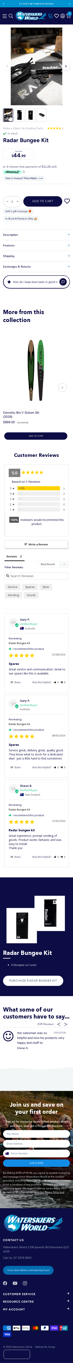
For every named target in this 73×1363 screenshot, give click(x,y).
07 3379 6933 (22, 1258)
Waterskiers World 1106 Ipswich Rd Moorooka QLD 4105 (36, 1249)
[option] (36, 66)
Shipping (8, 256)
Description (10, 235)
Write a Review (38, 544)
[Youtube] (15, 1283)
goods (31, 595)
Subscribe (36, 1163)
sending (13, 595)
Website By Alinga (45, 1347)
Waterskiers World (22, 1347)
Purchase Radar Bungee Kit (33, 981)
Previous (3, 4)
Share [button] (17, 682)
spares (30, 587)
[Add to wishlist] (67, 201)
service (12, 587)
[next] (62, 388)
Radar (6, 128)
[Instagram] (25, 1283)
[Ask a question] (63, 282)
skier (45, 587)
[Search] (10, 17)
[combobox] (6, 1153)
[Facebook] (5, 1283)
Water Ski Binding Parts (28, 128)
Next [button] (66, 66)
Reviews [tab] (11, 556)
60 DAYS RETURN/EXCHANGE (36, 3)
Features (9, 245)
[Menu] (4, 15)
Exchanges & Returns (17, 267)
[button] (36, 282)
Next (69, 4)
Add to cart (36, 436)
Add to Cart (42, 201)
